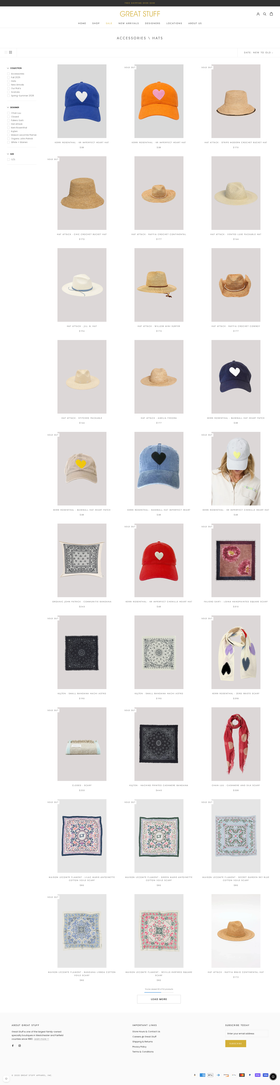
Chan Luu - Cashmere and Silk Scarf (236, 785)
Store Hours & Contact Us (146, 1031)
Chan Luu (16, 113)
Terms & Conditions (143, 1051)
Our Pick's (16, 88)
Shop (96, 23)
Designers (152, 23)
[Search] (264, 13)
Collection (16, 68)
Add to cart (82, 139)
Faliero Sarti (17, 120)
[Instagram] (20, 1045)
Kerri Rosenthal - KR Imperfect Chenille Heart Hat (236, 510)
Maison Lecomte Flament (24, 134)
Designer (14, 107)
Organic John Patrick (22, 138)
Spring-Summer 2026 (22, 95)
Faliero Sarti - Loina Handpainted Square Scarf (236, 601)
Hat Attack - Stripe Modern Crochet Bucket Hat (236, 142)
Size (12, 154)
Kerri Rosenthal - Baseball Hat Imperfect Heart (158, 510)
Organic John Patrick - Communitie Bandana (82, 601)
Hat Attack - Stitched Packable (82, 418)
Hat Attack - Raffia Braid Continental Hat (236, 972)
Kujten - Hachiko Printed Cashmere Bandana (159, 785)
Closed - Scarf (82, 785)
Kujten (14, 131)
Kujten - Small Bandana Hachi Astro (82, 693)
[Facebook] (13, 1045)
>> (48, 1038)
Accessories (17, 73)
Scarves (15, 91)
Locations (174, 23)
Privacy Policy (139, 1046)
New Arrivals (129, 23)
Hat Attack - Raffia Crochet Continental (159, 234)
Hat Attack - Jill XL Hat (82, 326)
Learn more (40, 1038)
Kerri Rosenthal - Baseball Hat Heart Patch (236, 418)
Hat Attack (16, 123)
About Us (195, 23)
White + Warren (19, 142)
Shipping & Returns (142, 1041)
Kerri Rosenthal (19, 127)
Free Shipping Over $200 (140, 3)
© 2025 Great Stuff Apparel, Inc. (32, 1075)
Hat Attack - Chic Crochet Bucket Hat (82, 234)
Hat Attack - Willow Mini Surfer (159, 326)
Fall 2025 (15, 77)
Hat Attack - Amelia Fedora (159, 418)
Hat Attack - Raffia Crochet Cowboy (236, 326)
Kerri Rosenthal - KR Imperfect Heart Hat (82, 142)
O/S (13, 159)
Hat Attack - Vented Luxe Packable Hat (235, 234)
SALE (109, 23)
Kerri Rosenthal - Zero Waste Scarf (236, 693)
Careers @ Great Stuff (144, 1036)
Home (82, 23)
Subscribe (236, 1043)
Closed (15, 116)
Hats (13, 81)
